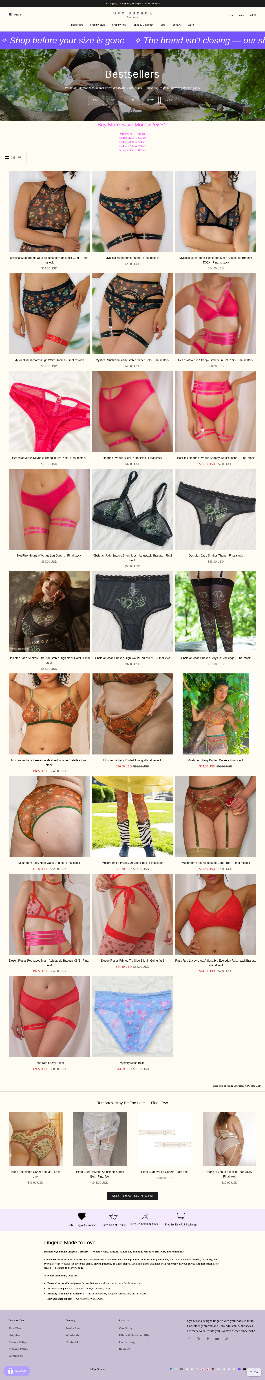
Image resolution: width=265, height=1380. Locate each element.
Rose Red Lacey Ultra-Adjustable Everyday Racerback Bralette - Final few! (215, 963)
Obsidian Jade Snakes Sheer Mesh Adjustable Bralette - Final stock (132, 558)
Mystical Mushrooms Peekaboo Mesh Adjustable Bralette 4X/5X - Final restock (215, 260)
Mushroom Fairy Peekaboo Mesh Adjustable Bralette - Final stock (49, 763)
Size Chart (16, 1328)
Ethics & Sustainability (134, 1335)
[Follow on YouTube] (217, 1339)
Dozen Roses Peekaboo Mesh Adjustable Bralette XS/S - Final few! (49, 963)
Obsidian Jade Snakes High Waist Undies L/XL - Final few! (132, 658)
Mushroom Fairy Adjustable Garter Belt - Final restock (216, 862)
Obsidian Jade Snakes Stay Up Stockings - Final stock (216, 658)
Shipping (14, 1335)
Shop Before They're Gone (132, 1195)
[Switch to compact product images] (19, 157)
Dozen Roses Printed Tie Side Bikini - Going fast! (132, 960)
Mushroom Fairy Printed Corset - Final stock (216, 760)
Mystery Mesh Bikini (132, 1062)
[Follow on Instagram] (198, 1339)
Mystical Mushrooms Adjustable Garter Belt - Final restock (132, 360)
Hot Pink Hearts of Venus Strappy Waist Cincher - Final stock (216, 457)
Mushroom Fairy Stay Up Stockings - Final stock (132, 862)
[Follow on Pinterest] (207, 1339)
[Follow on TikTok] (226, 1339)
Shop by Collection (143, 24)
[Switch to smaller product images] (13, 157)
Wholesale (73, 1335)
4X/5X (169, 100)
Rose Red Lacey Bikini (49, 1062)
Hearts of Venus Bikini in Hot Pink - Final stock (132, 457)
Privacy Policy (18, 1349)
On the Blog (127, 1342)
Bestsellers (77, 24)
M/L (113, 100)
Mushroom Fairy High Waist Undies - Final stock (49, 862)
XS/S (96, 100)
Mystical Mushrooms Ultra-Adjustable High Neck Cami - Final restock (49, 260)
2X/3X (150, 100)
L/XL (132, 100)
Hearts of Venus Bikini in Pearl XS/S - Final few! (229, 1174)
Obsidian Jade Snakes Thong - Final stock (216, 555)
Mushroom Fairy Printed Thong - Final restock (132, 760)
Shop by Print (119, 24)
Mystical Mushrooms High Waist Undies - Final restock (49, 360)
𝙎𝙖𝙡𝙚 (191, 24)
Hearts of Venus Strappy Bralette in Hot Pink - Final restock (215, 360)
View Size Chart (253, 1085)
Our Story (125, 1328)
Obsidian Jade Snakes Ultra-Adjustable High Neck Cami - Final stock (49, 660)
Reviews (124, 1349)
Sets (162, 24)
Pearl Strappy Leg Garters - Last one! (164, 1171)
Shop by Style (97, 24)
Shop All (177, 24)
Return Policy (18, 1342)
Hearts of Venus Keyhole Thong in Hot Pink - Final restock (49, 457)
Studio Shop (73, 1328)
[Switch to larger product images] (7, 157)
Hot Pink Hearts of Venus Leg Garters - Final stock (49, 555)
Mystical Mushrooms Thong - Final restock (132, 257)
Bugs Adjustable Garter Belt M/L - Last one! (35, 1174)
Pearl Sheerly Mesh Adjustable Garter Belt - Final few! (100, 1174)
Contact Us (16, 1355)
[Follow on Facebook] (189, 1339)
